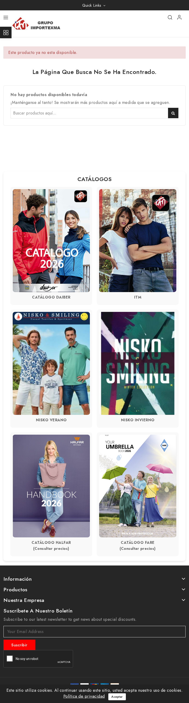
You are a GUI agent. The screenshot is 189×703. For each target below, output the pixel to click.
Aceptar (117, 696)
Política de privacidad (84, 696)
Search (173, 113)
